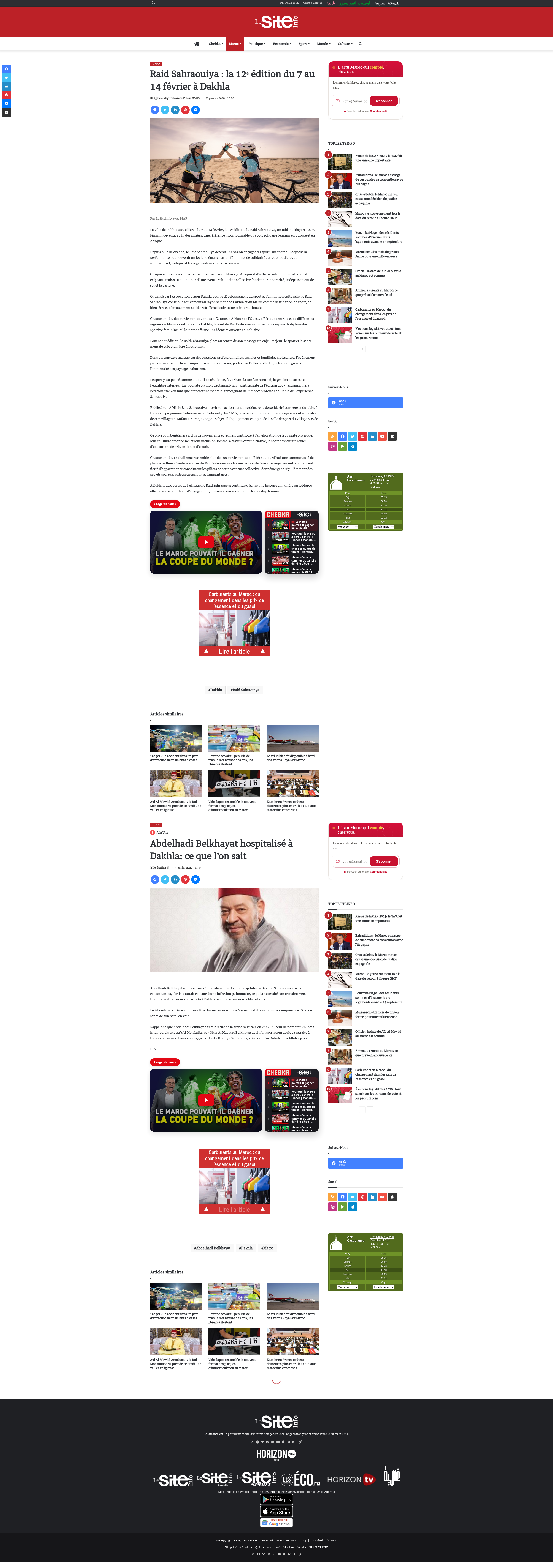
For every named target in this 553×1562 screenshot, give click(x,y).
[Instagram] (289, 1442)
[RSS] (253, 1442)
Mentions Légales (295, 1547)
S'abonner (384, 101)
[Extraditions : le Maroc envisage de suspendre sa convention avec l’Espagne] (340, 181)
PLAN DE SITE (318, 1547)
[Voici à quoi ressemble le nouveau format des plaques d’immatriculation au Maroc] (234, 783)
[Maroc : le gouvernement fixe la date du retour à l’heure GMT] (340, 219)
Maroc (233, 44)
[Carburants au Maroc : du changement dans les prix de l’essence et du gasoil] (340, 315)
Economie (281, 44)
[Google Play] (294, 1442)
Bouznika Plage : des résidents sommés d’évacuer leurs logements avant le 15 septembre (378, 237)
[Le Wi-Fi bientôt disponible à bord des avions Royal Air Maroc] (293, 738)
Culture (344, 44)
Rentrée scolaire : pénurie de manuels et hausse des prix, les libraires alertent (230, 760)
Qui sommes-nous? (268, 1547)
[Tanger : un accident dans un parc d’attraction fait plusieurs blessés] (176, 738)
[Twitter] (165, 110)
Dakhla (216, 690)
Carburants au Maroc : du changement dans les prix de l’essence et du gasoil (375, 314)
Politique (256, 44)
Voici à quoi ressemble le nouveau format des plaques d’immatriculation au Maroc (232, 806)
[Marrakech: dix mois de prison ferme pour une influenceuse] (340, 258)
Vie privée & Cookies (239, 1547)
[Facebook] (155, 110)
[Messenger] (195, 110)
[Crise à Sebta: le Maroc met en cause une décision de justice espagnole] (340, 200)
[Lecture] (206, 542)
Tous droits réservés (323, 1540)
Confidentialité (378, 111)
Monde (322, 44)
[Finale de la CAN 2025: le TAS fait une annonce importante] (340, 162)
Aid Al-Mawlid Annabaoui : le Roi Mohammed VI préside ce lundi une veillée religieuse (175, 806)
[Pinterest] (185, 110)
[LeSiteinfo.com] (276, 21)
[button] (206, 542)
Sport (303, 44)
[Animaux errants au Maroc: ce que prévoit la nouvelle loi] (340, 296)
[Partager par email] (6, 112)
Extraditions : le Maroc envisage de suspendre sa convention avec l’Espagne (379, 179)
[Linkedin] (175, 110)
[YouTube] (279, 1442)
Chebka (215, 44)
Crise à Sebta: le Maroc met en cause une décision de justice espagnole (376, 198)
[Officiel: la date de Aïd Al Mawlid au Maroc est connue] (340, 277)
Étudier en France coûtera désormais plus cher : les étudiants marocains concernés (291, 806)
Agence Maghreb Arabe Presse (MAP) (176, 98)
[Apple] (284, 1442)
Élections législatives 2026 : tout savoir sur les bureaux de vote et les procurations (378, 333)
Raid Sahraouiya (246, 690)
